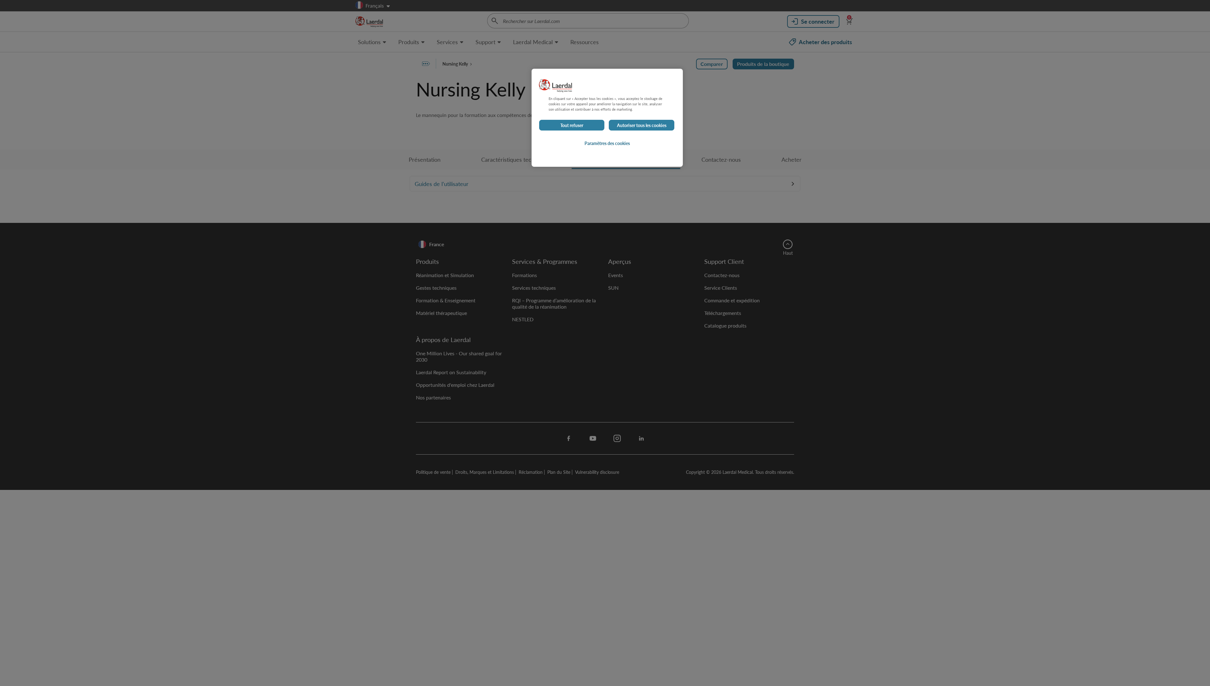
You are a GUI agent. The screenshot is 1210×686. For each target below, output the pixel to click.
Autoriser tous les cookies (641, 125)
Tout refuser (571, 125)
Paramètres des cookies (607, 143)
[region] (607, 118)
